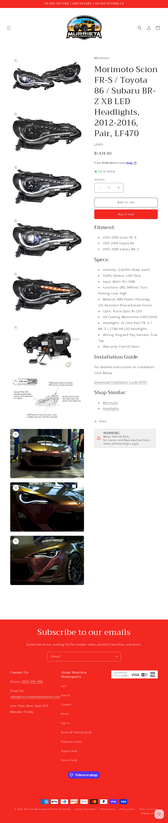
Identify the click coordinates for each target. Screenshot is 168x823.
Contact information (85, 809)
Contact (66, 704)
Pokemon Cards (71, 742)
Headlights (111, 408)
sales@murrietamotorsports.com (35, 697)
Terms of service (148, 809)
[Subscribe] (116, 656)
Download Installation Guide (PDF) (120, 382)
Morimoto (110, 403)
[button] (8, 27)
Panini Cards (69, 760)
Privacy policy (127, 809)
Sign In (65, 723)
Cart (63, 686)
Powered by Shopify (59, 809)
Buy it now (126, 214)
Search (65, 695)
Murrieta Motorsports (36, 809)
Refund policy (107, 809)
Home (65, 714)
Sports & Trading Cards (76, 732)
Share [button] (103, 421)
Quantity (99, 179)
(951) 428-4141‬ (32, 682)
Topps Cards (69, 751)
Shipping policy (149, 813)
